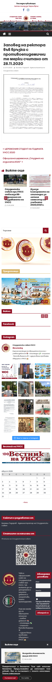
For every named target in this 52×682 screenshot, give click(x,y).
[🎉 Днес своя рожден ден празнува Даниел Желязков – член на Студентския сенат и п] (26, 371)
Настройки (25, 678)
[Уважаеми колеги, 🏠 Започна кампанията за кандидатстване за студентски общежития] (26, 389)
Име (37, 582)
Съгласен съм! (10, 678)
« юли (25, 502)
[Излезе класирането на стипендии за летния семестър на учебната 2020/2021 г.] (38, 176)
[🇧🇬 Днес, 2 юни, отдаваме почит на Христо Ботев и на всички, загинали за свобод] (42, 407)
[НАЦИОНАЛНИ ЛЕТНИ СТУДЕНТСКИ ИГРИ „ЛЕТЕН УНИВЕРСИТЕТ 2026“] (26, 279)
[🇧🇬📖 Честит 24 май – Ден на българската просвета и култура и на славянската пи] (26, 424)
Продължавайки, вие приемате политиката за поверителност (43, 604)
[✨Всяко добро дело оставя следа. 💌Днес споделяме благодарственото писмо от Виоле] (9, 407)
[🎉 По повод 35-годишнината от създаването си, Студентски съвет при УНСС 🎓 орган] (42, 389)
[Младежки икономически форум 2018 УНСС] (13, 653)
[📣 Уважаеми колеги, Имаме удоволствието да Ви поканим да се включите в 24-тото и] (42, 371)
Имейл (38, 590)
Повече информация (11, 673)
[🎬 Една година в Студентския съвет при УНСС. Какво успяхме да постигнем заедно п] (9, 389)
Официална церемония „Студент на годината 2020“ (23, 160)
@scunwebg (18, 348)
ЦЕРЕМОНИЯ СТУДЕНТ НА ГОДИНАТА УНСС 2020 (23, 151)
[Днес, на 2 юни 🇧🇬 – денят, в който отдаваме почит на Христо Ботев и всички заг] (26, 407)
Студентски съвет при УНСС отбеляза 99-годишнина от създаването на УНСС (11, 196)
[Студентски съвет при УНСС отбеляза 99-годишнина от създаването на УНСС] (12, 176)
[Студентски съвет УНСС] (4, 34)
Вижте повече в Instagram (27, 438)
